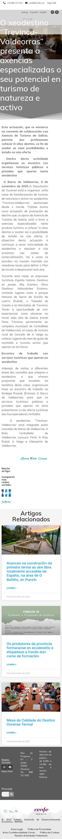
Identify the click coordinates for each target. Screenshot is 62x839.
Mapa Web (7, 771)
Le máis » (11, 588)
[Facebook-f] (57, 12)
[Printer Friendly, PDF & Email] (34, 459)
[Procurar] (11, 794)
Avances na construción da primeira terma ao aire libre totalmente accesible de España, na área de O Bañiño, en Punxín (29, 571)
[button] (31, 30)
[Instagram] (52, 12)
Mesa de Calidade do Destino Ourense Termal (31, 722)
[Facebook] (9, 767)
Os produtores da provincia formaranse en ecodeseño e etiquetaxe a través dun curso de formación (30, 650)
